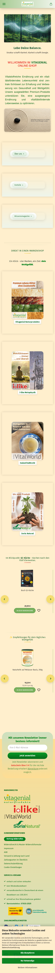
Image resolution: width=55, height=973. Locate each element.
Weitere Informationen (27, 967)
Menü (4, 4)
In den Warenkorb (25, 611)
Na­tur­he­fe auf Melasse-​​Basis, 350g (27, 670)
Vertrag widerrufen (15, 839)
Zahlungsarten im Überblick (15, 860)
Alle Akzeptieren (27, 953)
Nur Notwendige (27, 961)
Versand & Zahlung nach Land (16, 856)
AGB (5, 852)
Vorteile (17, 185)
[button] (5, 599)
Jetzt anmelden (27, 755)
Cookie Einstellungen (13, 867)
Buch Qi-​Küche (27, 590)
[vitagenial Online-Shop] (27, 4)
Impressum (8, 848)
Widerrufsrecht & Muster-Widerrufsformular (22, 844)
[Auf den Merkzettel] (39, 611)
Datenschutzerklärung (11, 948)
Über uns (18, 154)
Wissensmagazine (22, 216)
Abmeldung (33, 769)
